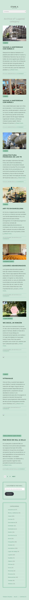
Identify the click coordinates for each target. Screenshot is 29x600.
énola (9, 538)
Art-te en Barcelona (13, 208)
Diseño (10, 532)
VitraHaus (8, 378)
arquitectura (11, 509)
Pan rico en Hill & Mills (14, 440)
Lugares (5, 42)
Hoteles (10, 545)
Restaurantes (11, 577)
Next (13, 476)
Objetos (10, 561)
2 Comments (20, 181)
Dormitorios (11, 535)
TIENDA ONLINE (7, 596)
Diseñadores (11, 529)
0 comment (20, 73)
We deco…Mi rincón (12, 323)
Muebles (10, 558)
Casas (9, 516)
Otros (9, 567)
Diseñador (11, 525)
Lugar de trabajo (12, 551)
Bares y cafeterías (8, 435)
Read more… (14, 69)
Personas (10, 570)
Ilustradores (11, 548)
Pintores (10, 574)
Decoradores (11, 522)
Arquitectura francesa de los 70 (12, 156)
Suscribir (9, 494)
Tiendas (19, 435)
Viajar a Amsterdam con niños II (13, 48)
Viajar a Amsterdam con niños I (13, 101)
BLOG (15, 596)
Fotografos (6, 261)
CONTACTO (23, 596)
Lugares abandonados (14, 266)
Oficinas (10, 564)
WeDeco (10, 318)
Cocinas (10, 519)
